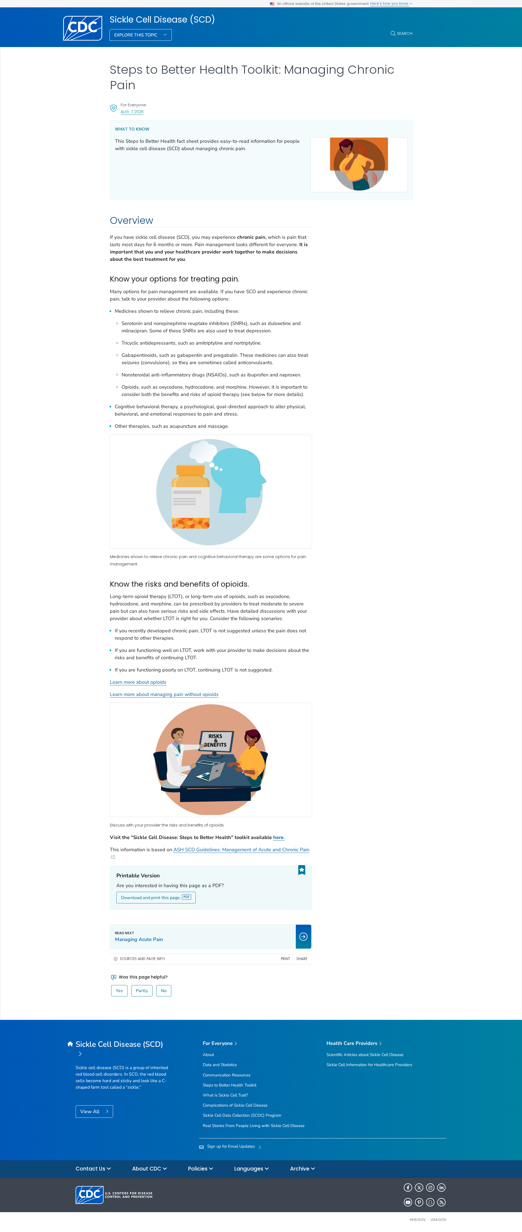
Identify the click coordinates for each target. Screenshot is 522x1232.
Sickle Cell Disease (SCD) (162, 20)
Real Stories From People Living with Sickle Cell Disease (253, 1125)
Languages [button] (249, 1168)
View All (90, 1111)
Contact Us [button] (91, 1168)
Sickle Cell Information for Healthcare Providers (369, 1064)
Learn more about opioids (138, 682)
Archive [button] (300, 1168)
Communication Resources (226, 1075)
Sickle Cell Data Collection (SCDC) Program (242, 1115)
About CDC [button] (147, 1168)
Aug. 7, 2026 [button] (132, 111)
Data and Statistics (220, 1064)
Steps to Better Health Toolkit (229, 1085)
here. (279, 837)
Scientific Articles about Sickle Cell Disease (365, 1054)
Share (301, 958)
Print (285, 958)
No (164, 991)
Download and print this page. (151, 898)
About (208, 1054)
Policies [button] (198, 1168)
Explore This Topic (136, 35)
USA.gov (438, 1219)
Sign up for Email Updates (231, 1146)
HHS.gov (418, 1219)
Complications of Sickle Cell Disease (235, 1105)
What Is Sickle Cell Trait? (225, 1095)
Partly (142, 991)
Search (404, 33)
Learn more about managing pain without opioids (164, 694)
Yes (119, 991)
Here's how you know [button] (389, 3)
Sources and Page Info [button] (142, 958)
